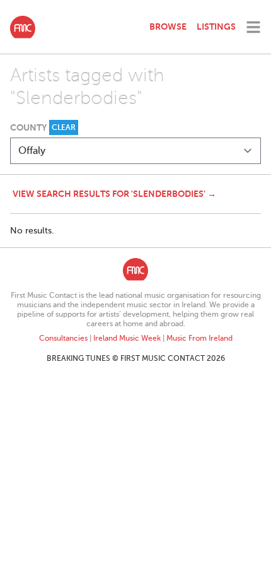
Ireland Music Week (127, 338)
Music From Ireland (199, 338)
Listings (216, 26)
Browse (168, 26)
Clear (64, 127)
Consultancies (63, 338)
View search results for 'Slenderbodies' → (114, 194)
